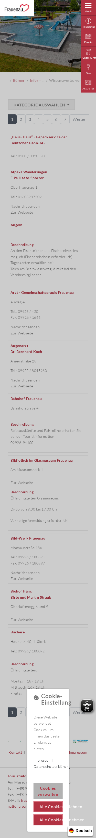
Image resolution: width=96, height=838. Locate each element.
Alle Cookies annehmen (51, 819)
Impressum (42, 760)
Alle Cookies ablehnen (51, 806)
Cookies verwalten (48, 791)
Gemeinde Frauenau (17, 8)
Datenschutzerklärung (52, 766)
